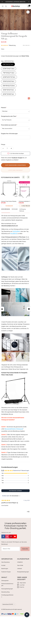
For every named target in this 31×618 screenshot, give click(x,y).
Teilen (2, 49)
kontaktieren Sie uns (7, 414)
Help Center (23, 582)
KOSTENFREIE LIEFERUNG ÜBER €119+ (16, 1)
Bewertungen (4, 568)
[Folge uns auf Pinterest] (11, 536)
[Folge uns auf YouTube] (15, 536)
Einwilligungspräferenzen (7, 595)
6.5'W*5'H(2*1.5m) (8, 68)
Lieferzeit (19, 568)
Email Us (22, 587)
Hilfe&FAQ (20, 562)
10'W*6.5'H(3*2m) (8, 81)
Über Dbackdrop (5, 562)
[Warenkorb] (28, 6)
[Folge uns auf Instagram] (7, 536)
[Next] (28, 177)
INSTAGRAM (16, 231)
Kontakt (3, 565)
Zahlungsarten (5, 580)
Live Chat (22, 585)
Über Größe (20, 565)
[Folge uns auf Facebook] (3, 536)
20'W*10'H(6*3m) (8, 94)
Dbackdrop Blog (5, 592)
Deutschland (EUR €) (7, 604)
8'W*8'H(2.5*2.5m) (9, 85)
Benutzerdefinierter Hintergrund (14, 429)
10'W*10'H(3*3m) (8, 90)
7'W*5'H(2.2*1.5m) (8, 73)
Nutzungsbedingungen (7, 588)
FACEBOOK (13, 233)
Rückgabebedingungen (23, 571)
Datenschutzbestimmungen (7, 584)
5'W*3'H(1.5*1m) (8, 64)
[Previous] (23, 177)
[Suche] (6, 6)
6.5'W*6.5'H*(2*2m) (9, 77)
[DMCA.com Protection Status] (22, 614)
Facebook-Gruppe (6, 571)
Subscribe (25, 549)
